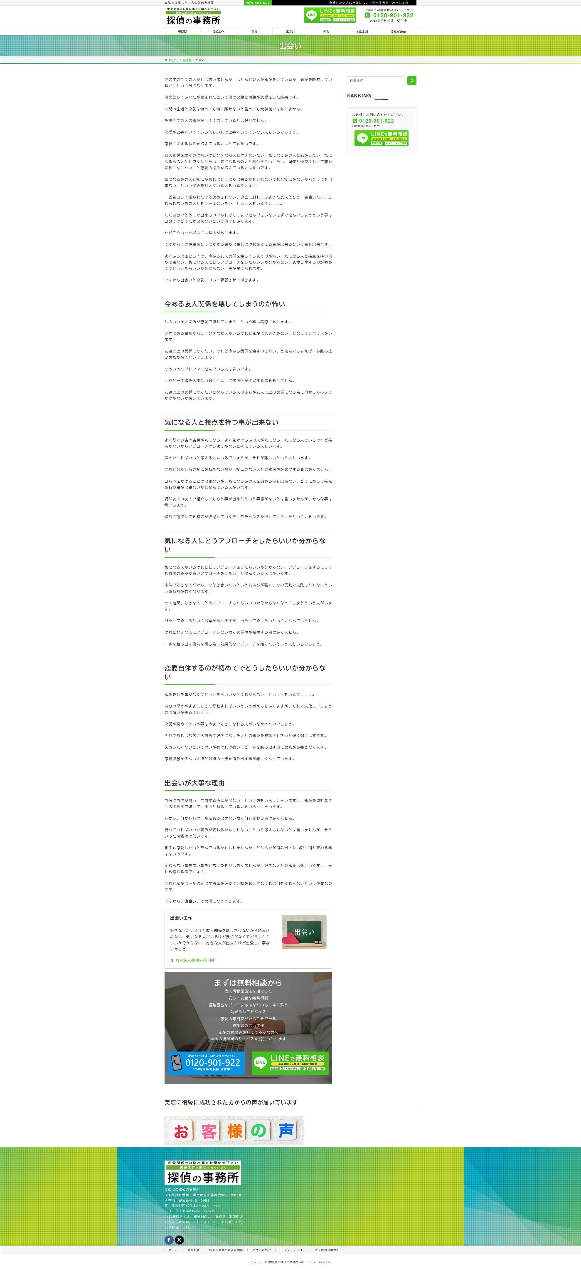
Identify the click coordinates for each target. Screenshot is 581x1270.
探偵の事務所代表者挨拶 (226, 1250)
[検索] (411, 80)
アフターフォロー (293, 1250)
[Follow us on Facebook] (169, 1240)
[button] (206, 1063)
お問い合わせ (262, 1250)
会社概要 (193, 1250)
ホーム (173, 1250)
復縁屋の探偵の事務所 (196, 960)
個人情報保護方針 (327, 1250)
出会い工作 (181, 918)
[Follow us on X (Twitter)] (179, 1240)
